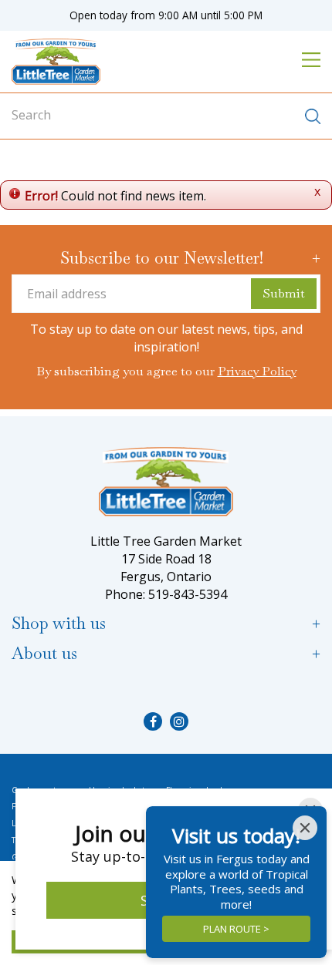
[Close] (305, 827)
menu (311, 59)
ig (179, 721)
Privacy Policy (257, 371)
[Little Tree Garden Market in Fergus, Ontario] (56, 62)
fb (153, 721)
